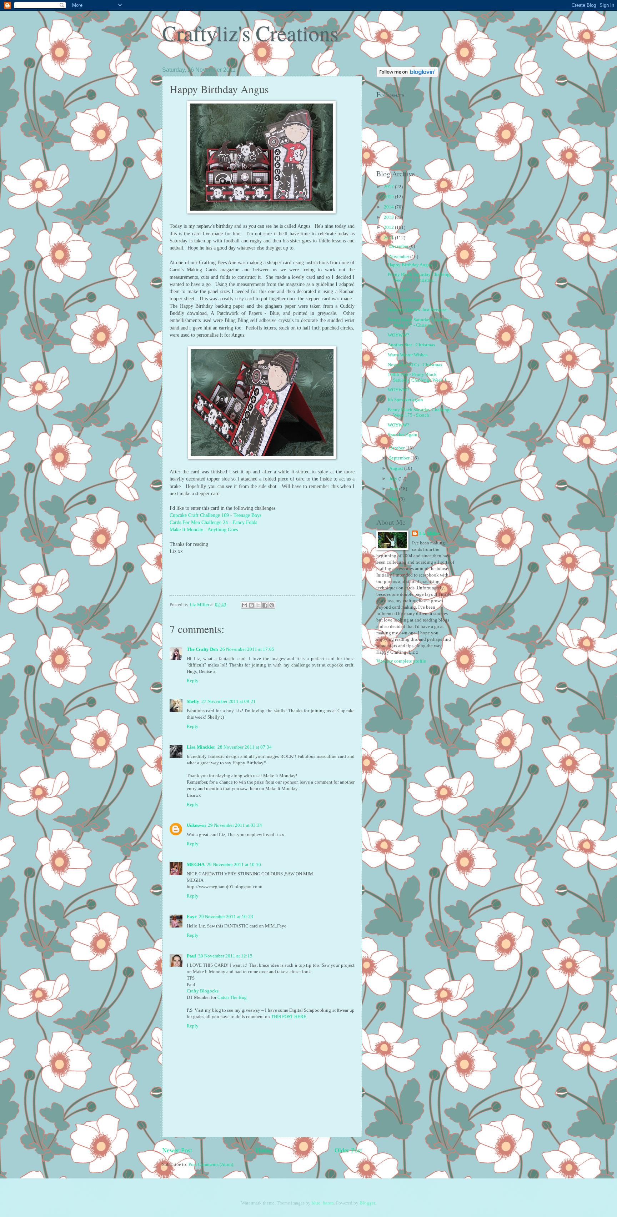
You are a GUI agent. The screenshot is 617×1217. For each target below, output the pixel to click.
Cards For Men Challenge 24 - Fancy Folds (214, 522)
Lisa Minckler (201, 747)
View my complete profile (401, 661)
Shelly (193, 701)
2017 (389, 186)
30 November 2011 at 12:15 (225, 956)
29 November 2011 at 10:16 (234, 864)
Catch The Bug (232, 997)
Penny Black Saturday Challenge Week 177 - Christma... (420, 322)
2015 (389, 196)
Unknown (196, 825)
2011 (389, 237)
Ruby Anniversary (405, 299)
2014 (389, 207)
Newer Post (177, 1150)
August (396, 468)
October (397, 448)
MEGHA (196, 864)
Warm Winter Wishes (407, 354)
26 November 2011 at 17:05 (247, 649)
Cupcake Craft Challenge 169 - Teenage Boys (216, 515)
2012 (389, 227)
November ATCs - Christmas (415, 364)
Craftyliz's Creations (250, 33)
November (399, 256)
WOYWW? (398, 290)
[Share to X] (258, 605)
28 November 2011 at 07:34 (244, 747)
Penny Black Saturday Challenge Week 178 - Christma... (420, 277)
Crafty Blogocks (203, 991)
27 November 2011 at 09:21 (228, 701)
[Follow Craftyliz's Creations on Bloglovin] (407, 75)
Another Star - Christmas (411, 344)
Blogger (367, 1203)
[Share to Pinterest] (271, 605)
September (400, 458)
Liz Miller (429, 533)
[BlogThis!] (251, 605)
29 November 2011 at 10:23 (226, 916)
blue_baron (323, 1203)
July (393, 478)
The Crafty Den (202, 649)
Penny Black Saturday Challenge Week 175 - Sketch (420, 412)
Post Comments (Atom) (211, 1164)
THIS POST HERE (289, 1016)
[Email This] (244, 605)
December (399, 246)
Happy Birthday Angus (410, 264)
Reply (193, 680)
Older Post (348, 1150)
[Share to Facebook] (265, 605)
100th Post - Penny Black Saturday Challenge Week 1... (419, 377)
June (394, 488)
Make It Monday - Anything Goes (204, 529)
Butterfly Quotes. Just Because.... (419, 309)
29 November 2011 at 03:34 (235, 825)
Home (263, 1150)
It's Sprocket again (405, 399)
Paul (191, 956)
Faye (192, 916)
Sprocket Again (402, 434)
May (394, 499)
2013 (389, 217)
